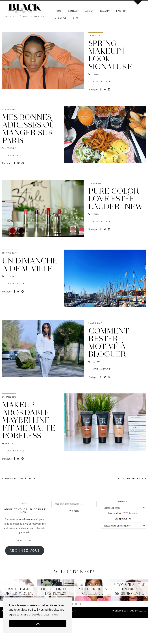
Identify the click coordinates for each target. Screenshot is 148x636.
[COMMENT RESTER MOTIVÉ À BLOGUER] (43, 348)
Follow (25, 503)
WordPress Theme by (129, 611)
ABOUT (89, 11)
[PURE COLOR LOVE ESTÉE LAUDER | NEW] (43, 208)
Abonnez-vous (25, 550)
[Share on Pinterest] (109, 89)
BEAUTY (105, 11)
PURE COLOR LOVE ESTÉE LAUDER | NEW (115, 198)
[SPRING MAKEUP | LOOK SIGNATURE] (43, 60)
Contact (73, 11)
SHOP (76, 18)
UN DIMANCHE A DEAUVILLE (30, 264)
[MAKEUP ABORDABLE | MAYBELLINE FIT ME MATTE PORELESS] (105, 422)
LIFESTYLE (61, 18)
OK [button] (38, 623)
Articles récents (131, 478)
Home (58, 11)
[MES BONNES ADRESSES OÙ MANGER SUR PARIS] (105, 134)
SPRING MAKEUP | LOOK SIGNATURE (110, 55)
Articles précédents (20, 478)
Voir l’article (102, 81)
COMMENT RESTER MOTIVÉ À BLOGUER (108, 342)
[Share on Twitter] (105, 89)
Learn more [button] (51, 614)
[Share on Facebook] (101, 89)
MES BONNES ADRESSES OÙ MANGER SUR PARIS (28, 128)
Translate (134, 513)
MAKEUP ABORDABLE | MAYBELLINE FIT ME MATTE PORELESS (28, 420)
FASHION (121, 11)
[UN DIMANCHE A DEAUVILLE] (105, 278)
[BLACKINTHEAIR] (24, 8)
